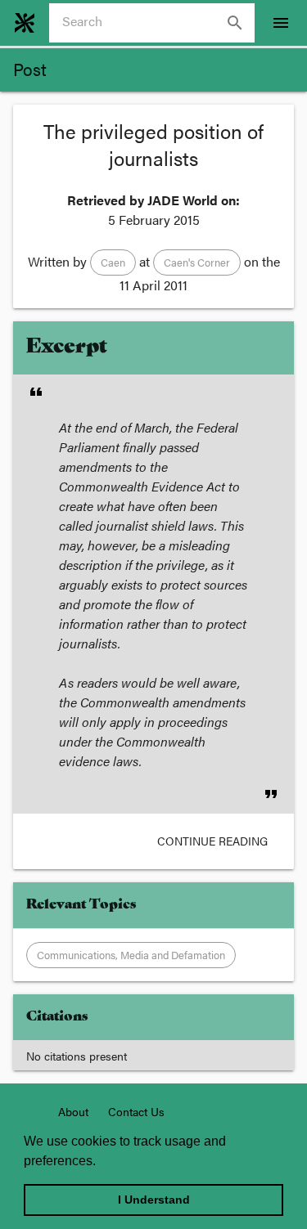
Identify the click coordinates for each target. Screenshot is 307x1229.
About (73, 1111)
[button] (113, 262)
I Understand (154, 1199)
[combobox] (158, 23)
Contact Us (136, 1111)
